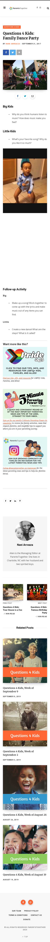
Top (26, 937)
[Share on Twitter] (13, 52)
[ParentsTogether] (18, 8)
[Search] (46, 8)
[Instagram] (30, 902)
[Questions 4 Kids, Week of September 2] (25, 724)
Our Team (16, 911)
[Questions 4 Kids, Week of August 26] (25, 787)
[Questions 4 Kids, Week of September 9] (25, 660)
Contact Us (36, 915)
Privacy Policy (31, 911)
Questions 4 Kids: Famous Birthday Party (39, 610)
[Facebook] (23, 902)
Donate (26, 919)
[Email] (32, 96)
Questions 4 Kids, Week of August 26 (25, 814)
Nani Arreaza (13, 44)
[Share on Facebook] (6, 52)
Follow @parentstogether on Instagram (19, 468)
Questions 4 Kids (12, 27)
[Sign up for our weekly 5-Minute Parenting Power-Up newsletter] (25, 361)
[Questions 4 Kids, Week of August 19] (25, 847)
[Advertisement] (25, 252)
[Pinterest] (20, 501)
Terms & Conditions (18, 915)
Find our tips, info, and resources (17, 378)
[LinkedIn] (15, 501)
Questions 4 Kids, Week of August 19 (24, 874)
